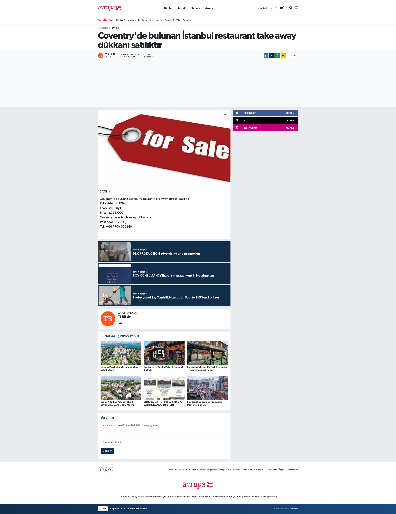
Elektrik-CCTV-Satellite (266, 470)
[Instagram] (111, 469)
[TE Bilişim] (108, 318)
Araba (209, 8)
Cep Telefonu (233, 470)
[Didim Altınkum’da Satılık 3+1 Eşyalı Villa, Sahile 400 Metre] (121, 387)
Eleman (195, 8)
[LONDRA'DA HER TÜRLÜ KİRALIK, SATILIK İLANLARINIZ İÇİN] (164, 387)
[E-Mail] (120, 323)
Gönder (107, 451)
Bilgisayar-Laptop (216, 470)
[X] (106, 469)
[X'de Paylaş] (271, 55)
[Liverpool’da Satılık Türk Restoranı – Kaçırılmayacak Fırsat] (207, 352)
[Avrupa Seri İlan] (109, 8)
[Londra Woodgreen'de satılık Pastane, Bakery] (207, 387)
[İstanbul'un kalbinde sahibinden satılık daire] (121, 352)
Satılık (181, 8)
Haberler (103, 28)
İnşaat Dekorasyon (288, 470)
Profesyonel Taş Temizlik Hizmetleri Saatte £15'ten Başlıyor (154, 20)
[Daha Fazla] (283, 55)
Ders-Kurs (247, 470)
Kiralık (168, 8)
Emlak (202, 470)
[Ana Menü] (295, 8)
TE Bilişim (124, 316)
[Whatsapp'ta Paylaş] (277, 55)
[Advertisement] (198, 83)
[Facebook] (100, 469)
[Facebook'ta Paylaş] (266, 55)
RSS (104, 509)
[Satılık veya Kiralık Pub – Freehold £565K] (164, 352)
